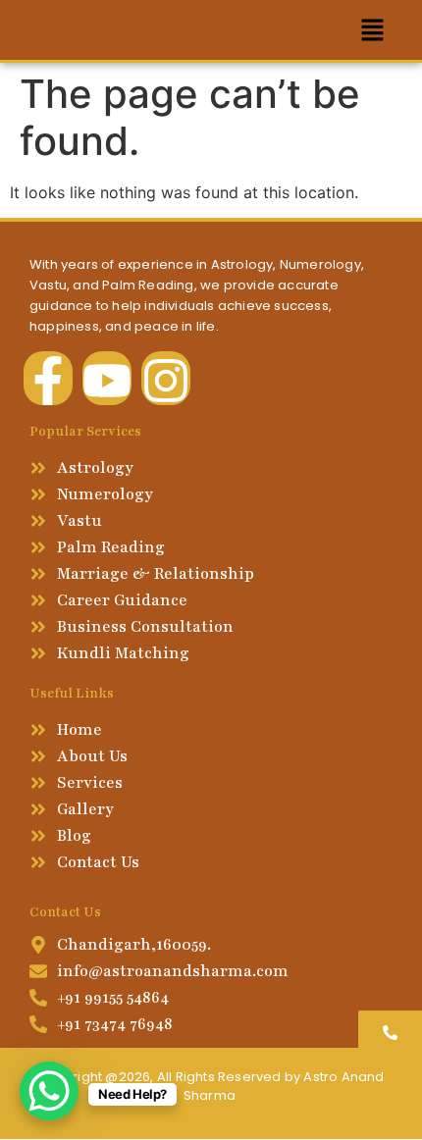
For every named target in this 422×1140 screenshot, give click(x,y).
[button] (373, 30)
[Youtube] (107, 377)
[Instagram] (165, 377)
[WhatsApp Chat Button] (49, 1091)
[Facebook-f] (48, 377)
